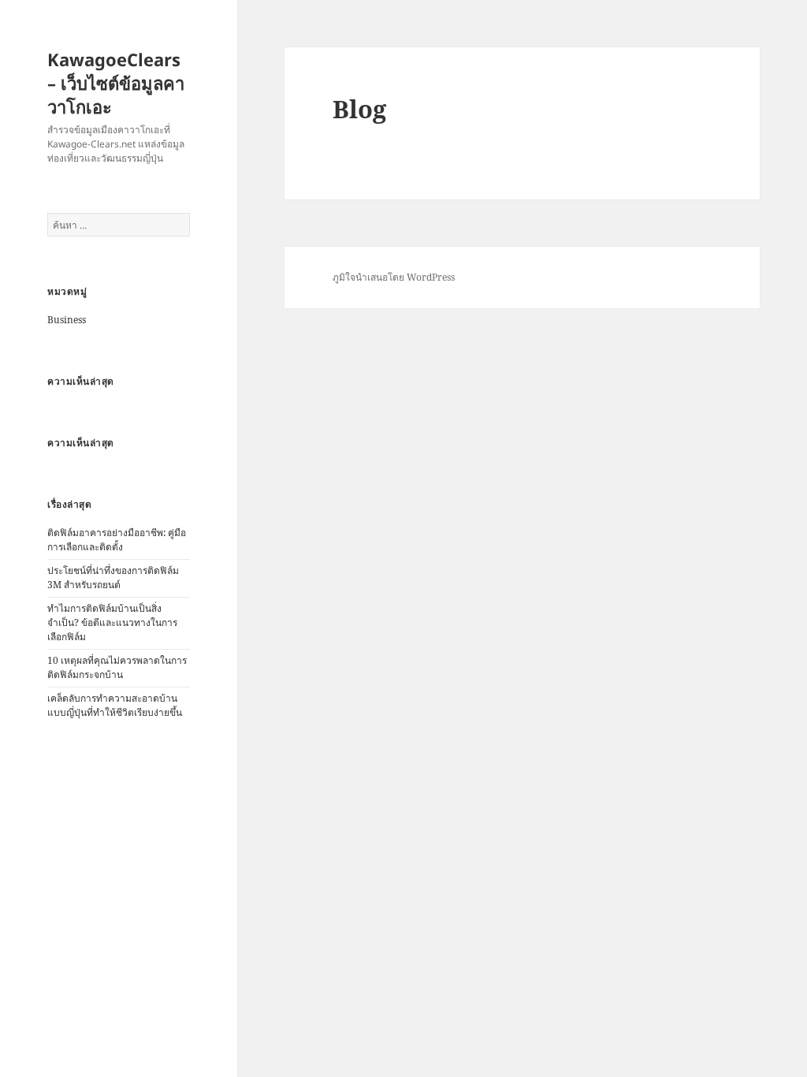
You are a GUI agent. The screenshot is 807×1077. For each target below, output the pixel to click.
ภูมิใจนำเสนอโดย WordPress (394, 277)
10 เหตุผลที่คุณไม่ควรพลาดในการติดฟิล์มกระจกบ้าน (117, 667)
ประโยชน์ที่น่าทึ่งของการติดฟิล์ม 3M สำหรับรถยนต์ (113, 577)
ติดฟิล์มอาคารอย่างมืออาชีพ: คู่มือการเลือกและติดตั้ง (116, 539)
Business (66, 319)
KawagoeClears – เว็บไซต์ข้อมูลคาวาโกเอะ (115, 82)
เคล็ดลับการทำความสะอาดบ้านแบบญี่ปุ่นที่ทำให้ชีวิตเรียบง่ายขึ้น (114, 705)
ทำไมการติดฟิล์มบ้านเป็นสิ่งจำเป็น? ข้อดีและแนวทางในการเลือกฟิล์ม (112, 622)
